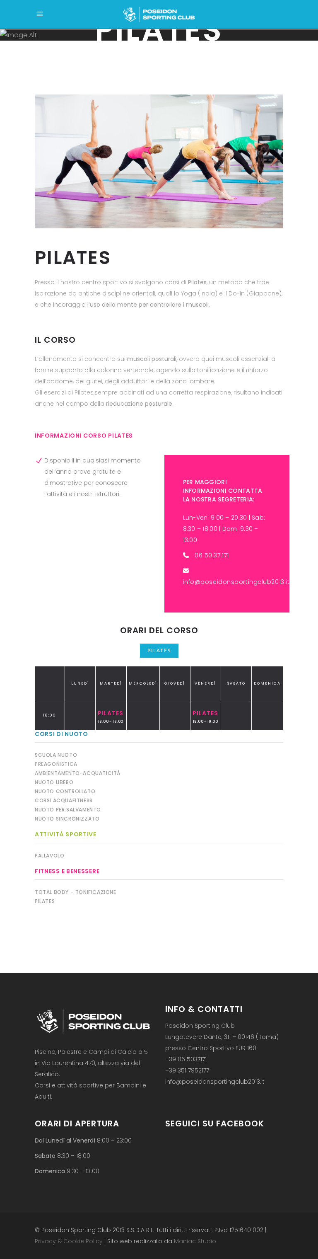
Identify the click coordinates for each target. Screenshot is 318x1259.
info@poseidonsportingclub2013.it (236, 582)
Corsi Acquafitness (64, 800)
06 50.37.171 (212, 555)
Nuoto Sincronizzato (67, 818)
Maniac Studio (195, 1241)
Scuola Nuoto (56, 754)
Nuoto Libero (54, 782)
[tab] (159, 650)
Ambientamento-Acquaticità (77, 773)
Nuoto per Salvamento (68, 809)
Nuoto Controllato (65, 791)
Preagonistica (56, 764)
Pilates (159, 650)
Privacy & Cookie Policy (69, 1241)
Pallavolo (49, 855)
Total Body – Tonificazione (75, 892)
